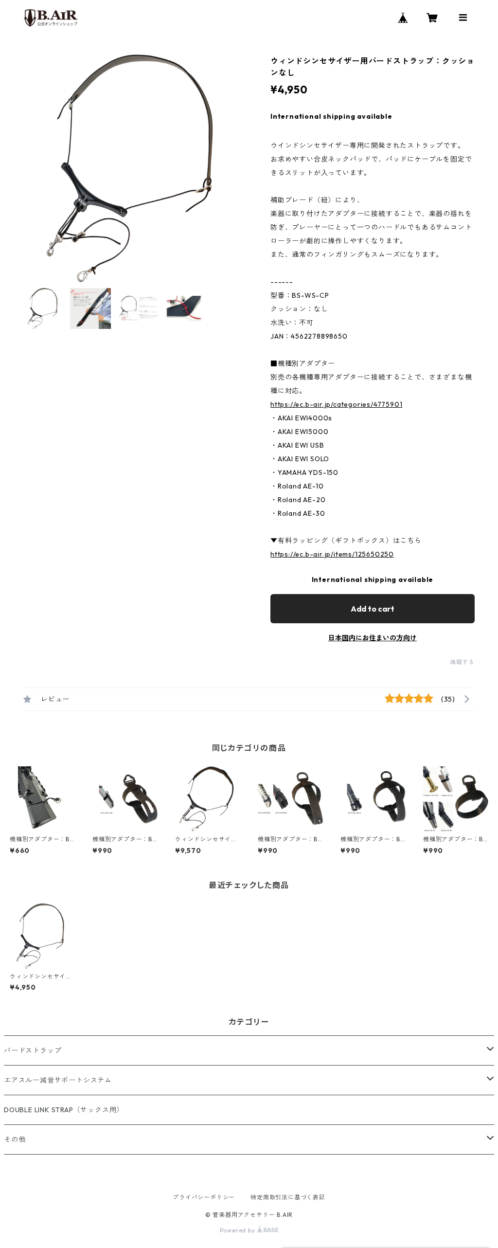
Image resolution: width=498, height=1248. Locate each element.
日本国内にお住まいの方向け (372, 637)
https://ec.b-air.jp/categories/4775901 (336, 404)
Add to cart (372, 609)
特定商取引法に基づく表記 (287, 1197)
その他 (14, 1139)
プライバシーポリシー (204, 1197)
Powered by (238, 1230)
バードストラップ (32, 1050)
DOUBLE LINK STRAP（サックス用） (64, 1109)
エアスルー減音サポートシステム (58, 1080)
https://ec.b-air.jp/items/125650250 (332, 554)
